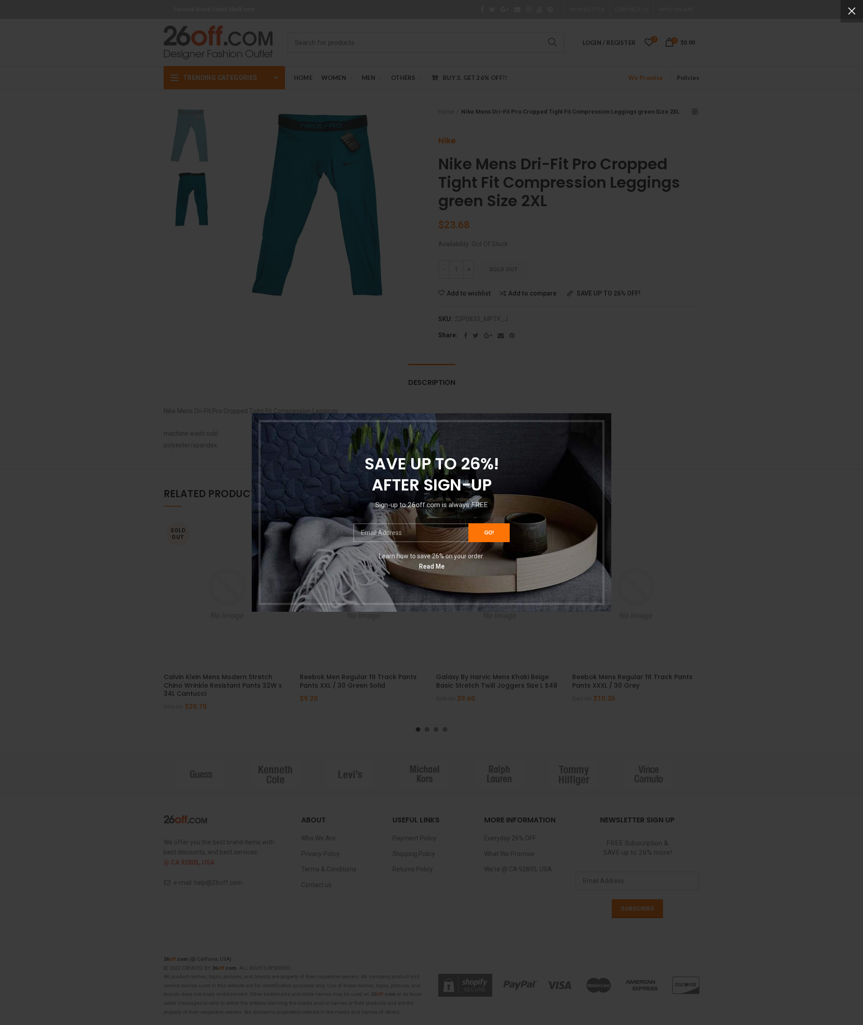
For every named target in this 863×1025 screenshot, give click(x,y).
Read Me (432, 566)
